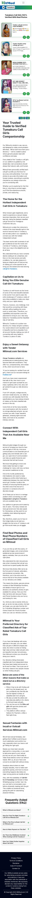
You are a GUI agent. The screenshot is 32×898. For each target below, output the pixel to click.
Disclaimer (16, 863)
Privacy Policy (16, 858)
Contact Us (16, 868)
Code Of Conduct (16, 866)
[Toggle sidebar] (23, 2)
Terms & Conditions (16, 861)
